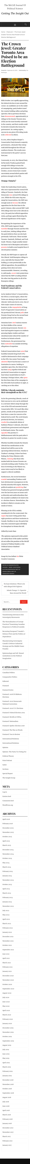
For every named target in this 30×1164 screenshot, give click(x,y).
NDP (8, 573)
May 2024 (6, 863)
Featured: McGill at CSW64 (11, 717)
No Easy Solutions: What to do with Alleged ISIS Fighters (14, 585)
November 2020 (8, 980)
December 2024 (8, 850)
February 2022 (7, 928)
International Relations (10, 739)
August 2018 (6, 1097)
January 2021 (7, 971)
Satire (4, 765)
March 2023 (6, 893)
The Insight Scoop (8, 778)
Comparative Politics (9, 677)
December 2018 (7, 1080)
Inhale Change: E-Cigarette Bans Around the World (16, 591)
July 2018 (5, 1102)
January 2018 (7, 1123)
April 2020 (6, 1010)
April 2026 (6, 819)
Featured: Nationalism (10, 721)
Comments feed (8, 801)
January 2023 (7, 902)
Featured (5, 567)
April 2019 (6, 1063)
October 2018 (7, 1089)
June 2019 (5, 1054)
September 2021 (8, 950)
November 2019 (8, 1032)
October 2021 (7, 945)
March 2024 (6, 867)
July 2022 (5, 910)
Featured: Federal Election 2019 (13, 713)
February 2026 (7, 823)
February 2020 (7, 1019)
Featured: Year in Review (11, 734)
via (18, 556)
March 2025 (6, 845)
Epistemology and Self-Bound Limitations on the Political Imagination (13, 655)
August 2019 (6, 1045)
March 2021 (6, 963)
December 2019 (7, 1028)
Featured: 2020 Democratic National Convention (12, 702)
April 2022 (6, 919)
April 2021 (6, 958)
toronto (11, 573)
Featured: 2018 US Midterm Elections (12, 695)
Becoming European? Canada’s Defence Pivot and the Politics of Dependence (13, 634)
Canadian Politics (13, 565)
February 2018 (7, 1119)
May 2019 (5, 1058)
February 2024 (7, 871)
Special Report (7, 773)
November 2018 (8, 1084)
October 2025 (7, 837)
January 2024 (7, 876)
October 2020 (7, 984)
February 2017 (7, 1141)
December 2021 (7, 936)
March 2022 (6, 923)
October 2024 (7, 858)
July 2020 (5, 997)
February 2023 (7, 897)
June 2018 (5, 1106)
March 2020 (6, 1015)
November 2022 (8, 906)
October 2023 (7, 884)
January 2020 (7, 1023)
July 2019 (5, 1049)
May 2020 (6, 1006)
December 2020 (8, 976)
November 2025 (8, 832)
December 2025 (8, 828)
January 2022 (7, 932)
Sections (5, 769)
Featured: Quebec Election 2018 (13, 726)
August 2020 (6, 993)
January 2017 (7, 1145)
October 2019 (7, 1036)
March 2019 (6, 1067)
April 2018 (6, 1110)
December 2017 (7, 1128)
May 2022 (5, 915)
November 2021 (8, 941)
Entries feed (6, 796)
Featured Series (7, 690)
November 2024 (8, 854)
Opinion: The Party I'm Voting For (14, 752)
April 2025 (6, 841)
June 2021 (5, 954)
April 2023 (6, 889)
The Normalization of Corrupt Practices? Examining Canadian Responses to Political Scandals (13, 624)
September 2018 (8, 1093)
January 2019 (7, 1076)
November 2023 (8, 880)
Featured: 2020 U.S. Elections (12, 708)
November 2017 (8, 1132)
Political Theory (8, 756)
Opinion (5, 747)
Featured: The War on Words (12, 730)
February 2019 (7, 1071)
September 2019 (8, 1041)
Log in (4, 792)
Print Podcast (7, 760)
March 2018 (6, 1115)
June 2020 (6, 1002)
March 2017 (6, 1136)
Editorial (5, 681)
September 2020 (8, 989)
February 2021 (7, 967)
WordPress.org (7, 805)
